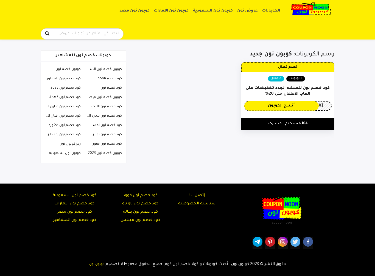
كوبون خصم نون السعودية (102, 69)
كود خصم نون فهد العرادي (61, 97)
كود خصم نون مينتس (140, 220)
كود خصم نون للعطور (64, 79)
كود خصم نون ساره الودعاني (102, 116)
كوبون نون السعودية (213, 11)
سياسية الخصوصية (197, 204)
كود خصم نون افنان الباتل (61, 116)
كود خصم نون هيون (106, 144)
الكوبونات (271, 11)
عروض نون (247, 11)
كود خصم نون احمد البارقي (102, 125)
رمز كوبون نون (70, 144)
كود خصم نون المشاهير (74, 220)
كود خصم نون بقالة (140, 212)
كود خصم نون (111, 88)
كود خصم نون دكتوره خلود (61, 125)
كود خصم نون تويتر (107, 135)
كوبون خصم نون (68, 69)
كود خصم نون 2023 (66, 88)
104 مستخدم (296, 124)
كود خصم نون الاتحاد (106, 107)
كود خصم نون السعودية (74, 195)
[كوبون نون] (311, 9)
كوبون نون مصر (135, 11)
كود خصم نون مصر (74, 212)
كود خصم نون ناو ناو (140, 204)
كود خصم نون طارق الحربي (61, 107)
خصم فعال (288, 67)
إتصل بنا (197, 195)
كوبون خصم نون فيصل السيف (102, 97)
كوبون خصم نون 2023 (105, 153)
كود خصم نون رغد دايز (64, 135)
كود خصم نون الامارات (74, 204)
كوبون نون (96, 264)
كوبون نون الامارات (171, 11)
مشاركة (275, 124)
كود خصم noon (110, 79)
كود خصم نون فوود (140, 195)
